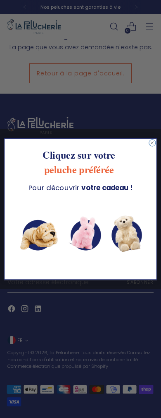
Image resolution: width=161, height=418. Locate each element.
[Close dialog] (152, 143)
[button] (80, 234)
